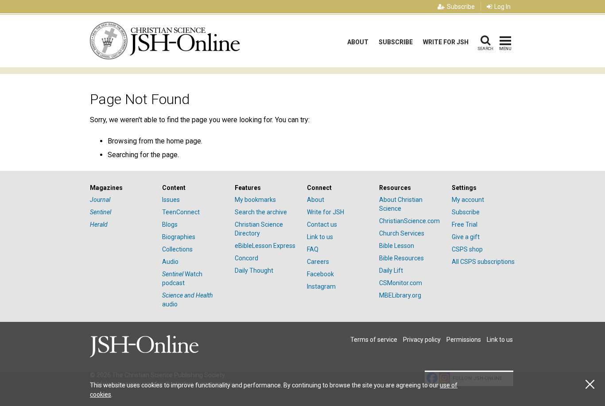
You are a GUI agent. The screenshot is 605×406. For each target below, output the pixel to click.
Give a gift (466, 236)
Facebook (320, 274)
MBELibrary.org (400, 295)
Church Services (401, 233)
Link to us (320, 236)
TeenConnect (181, 212)
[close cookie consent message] (590, 384)
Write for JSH (446, 42)
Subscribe (461, 6)
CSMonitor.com (400, 282)
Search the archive (261, 212)
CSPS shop (467, 249)
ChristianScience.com (409, 220)
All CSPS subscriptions (483, 261)
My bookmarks (255, 199)
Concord (246, 258)
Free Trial (464, 224)
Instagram (321, 286)
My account (468, 199)
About (357, 42)
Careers (318, 261)
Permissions (463, 339)
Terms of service (373, 339)
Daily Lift (391, 270)
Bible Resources (401, 258)
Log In (502, 6)
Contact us (322, 224)
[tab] (121, 188)
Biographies (178, 236)
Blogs (170, 224)
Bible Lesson (396, 245)
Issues (171, 199)
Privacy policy (422, 339)
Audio (170, 261)
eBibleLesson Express (265, 245)
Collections (177, 249)
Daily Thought (254, 270)
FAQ (312, 249)
